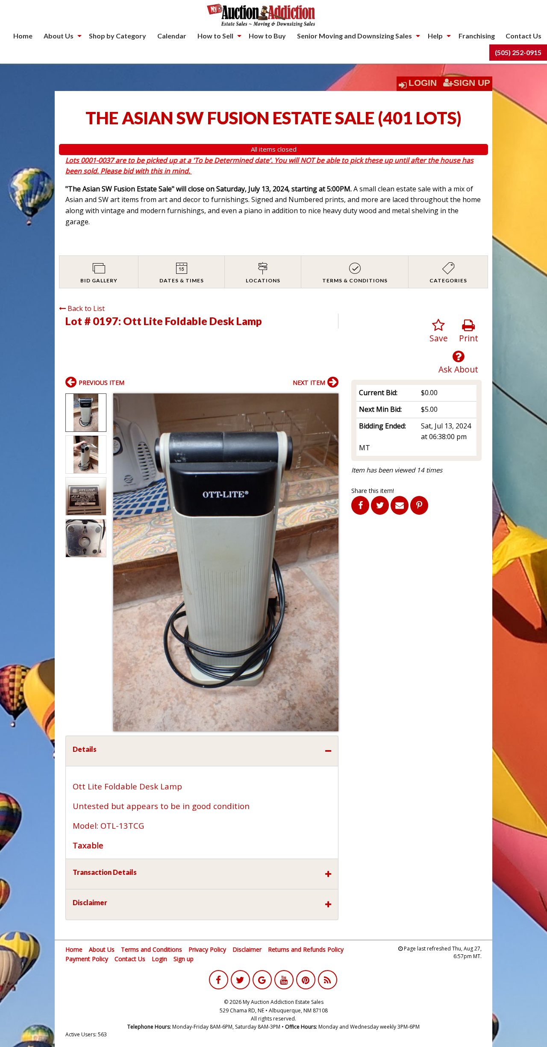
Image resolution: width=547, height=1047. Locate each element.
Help (435, 36)
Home (22, 36)
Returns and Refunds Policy (306, 949)
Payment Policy (86, 959)
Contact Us (523, 36)
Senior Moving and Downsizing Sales (354, 36)
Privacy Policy (207, 949)
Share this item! (372, 491)
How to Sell (215, 36)
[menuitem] (23, 36)
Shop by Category (117, 36)
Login (423, 83)
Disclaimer (247, 949)
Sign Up (471, 83)
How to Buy (267, 36)
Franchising (477, 36)
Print (468, 338)
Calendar (171, 36)
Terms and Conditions (151, 949)
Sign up (184, 959)
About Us (59, 36)
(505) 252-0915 (518, 52)
